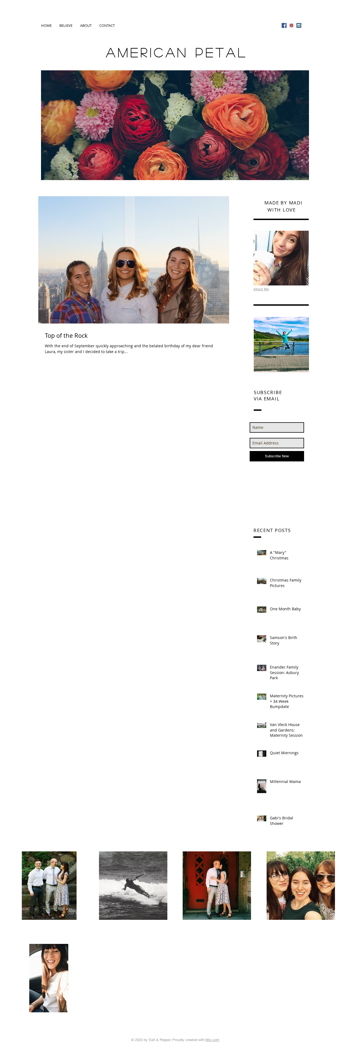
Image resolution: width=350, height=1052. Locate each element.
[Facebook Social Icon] (284, 25)
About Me (261, 289)
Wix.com (212, 1040)
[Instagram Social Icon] (298, 25)
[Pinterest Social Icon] (291, 25)
